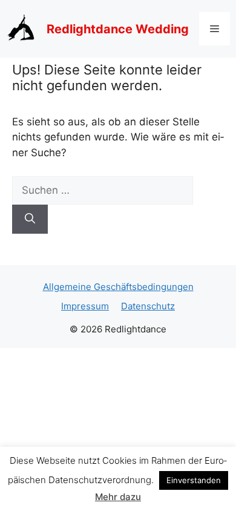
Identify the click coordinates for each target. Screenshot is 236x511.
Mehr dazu (118, 497)
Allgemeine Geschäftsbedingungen (118, 286)
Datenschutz (148, 306)
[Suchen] (30, 219)
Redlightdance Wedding (118, 29)
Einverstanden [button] (193, 480)
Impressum (85, 306)
